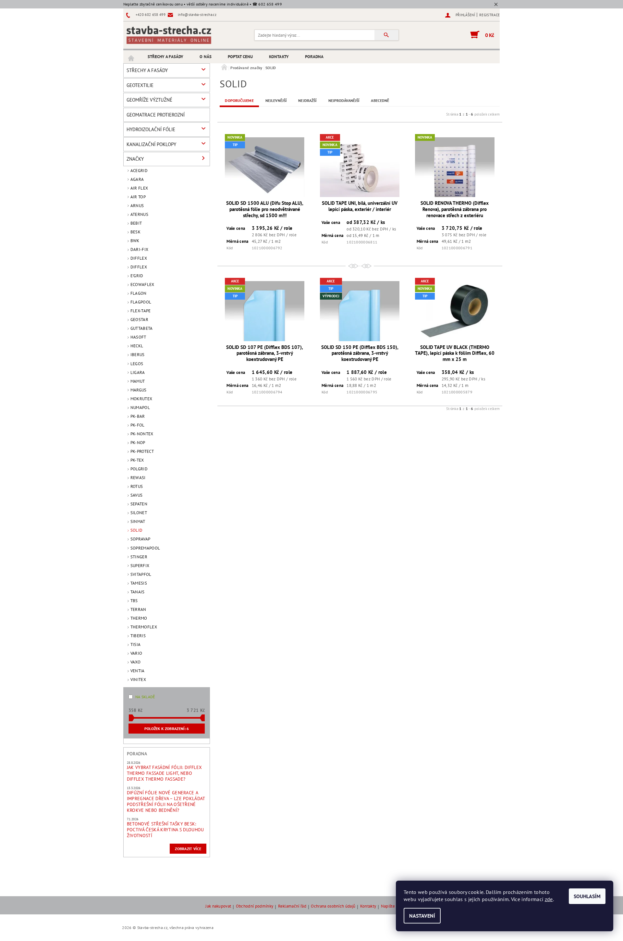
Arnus (137, 205)
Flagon (138, 293)
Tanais (137, 592)
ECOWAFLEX (142, 284)
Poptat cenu (240, 56)
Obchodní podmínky (254, 906)
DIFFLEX (138, 267)
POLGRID (139, 469)
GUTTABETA (141, 328)
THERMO (138, 618)
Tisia (135, 644)
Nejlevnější (276, 100)
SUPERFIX (140, 565)
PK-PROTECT (142, 451)
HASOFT (138, 337)
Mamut (137, 381)
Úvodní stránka (131, 56)
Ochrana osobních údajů (333, 906)
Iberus (137, 354)
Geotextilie (140, 85)
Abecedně (380, 100)
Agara (137, 179)
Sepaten (138, 504)
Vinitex (138, 679)
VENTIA (137, 671)
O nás (206, 56)
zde (549, 899)
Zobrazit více (188, 848)
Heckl (136, 346)
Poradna (314, 56)
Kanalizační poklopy (151, 144)
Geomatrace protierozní (156, 115)
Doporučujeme (239, 100)
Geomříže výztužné (149, 100)
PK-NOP (137, 442)
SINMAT (137, 521)
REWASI (138, 477)
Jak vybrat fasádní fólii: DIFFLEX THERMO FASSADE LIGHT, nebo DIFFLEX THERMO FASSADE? (164, 773)
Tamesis (138, 583)
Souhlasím (587, 896)
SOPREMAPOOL (145, 548)
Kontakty (279, 56)
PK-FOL (137, 425)
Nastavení (422, 915)
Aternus (139, 214)
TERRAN (138, 609)
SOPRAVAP (140, 539)
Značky (135, 159)
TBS (134, 600)
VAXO (135, 662)
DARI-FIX (139, 249)
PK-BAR (137, 416)
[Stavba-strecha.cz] (169, 34)
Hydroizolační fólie (151, 129)
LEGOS (136, 363)
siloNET (138, 512)
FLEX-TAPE (140, 311)
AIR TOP (138, 197)
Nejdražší (307, 100)
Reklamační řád (292, 906)
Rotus (136, 486)
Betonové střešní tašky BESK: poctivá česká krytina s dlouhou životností (165, 829)
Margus (138, 390)
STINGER (138, 557)
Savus (136, 495)
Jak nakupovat (218, 906)
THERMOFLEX (143, 627)
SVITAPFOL (141, 574)
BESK (135, 232)
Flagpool (141, 302)
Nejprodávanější (344, 100)
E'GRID (136, 276)
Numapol (140, 407)
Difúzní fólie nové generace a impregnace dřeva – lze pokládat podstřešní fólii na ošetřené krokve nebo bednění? (166, 801)
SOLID (136, 530)
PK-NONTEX (141, 434)
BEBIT (136, 223)
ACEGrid (139, 170)
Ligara (137, 372)
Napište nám (392, 906)
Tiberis (138, 635)
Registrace (489, 15)
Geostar (139, 319)
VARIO (136, 653)
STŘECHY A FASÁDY (166, 56)
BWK (135, 240)
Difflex (138, 258)
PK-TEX (137, 460)
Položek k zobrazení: (166, 728)
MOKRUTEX (141, 399)
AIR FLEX (139, 188)
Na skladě (145, 696)
